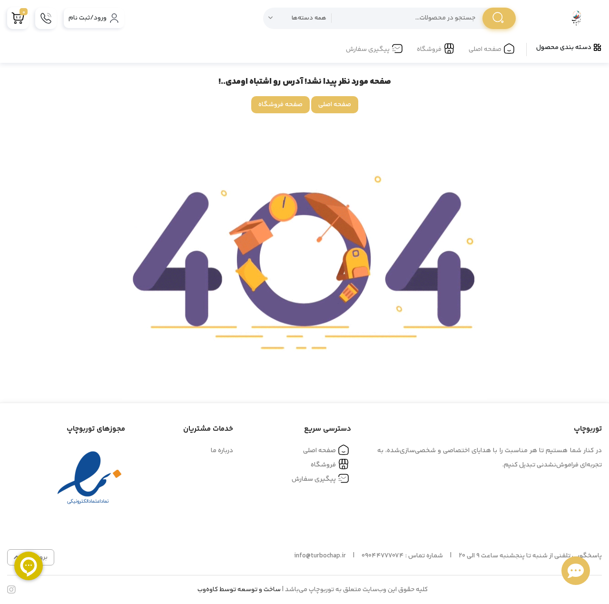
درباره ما (222, 451)
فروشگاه (429, 49)
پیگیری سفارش (368, 49)
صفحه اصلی (485, 49)
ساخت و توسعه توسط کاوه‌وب (239, 589)
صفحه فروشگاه (280, 104)
